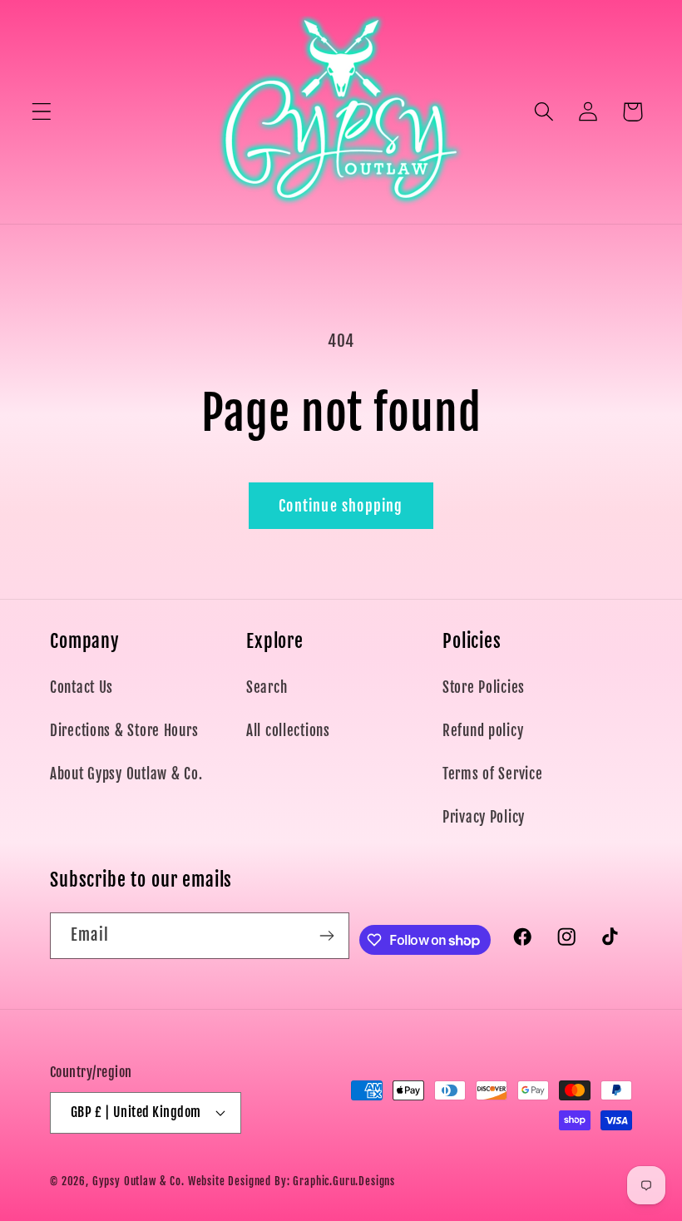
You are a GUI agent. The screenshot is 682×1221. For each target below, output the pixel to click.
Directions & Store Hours (124, 730)
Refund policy (482, 730)
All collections (288, 730)
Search (266, 687)
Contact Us (81, 687)
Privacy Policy (483, 817)
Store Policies (483, 687)
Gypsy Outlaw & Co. (138, 1181)
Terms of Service (492, 774)
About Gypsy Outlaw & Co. (126, 774)
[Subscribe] (327, 935)
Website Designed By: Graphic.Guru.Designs (291, 1181)
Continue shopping (341, 506)
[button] (42, 112)
